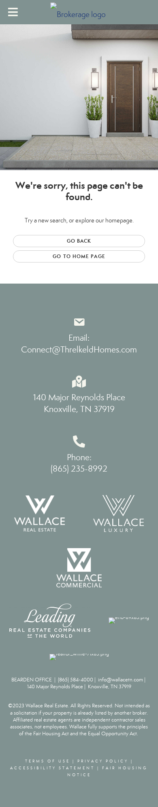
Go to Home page (79, 256)
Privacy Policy (102, 761)
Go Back (79, 241)
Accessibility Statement (52, 768)
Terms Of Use (47, 761)
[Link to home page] (79, 12)
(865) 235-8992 (79, 468)
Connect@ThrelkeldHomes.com (79, 349)
